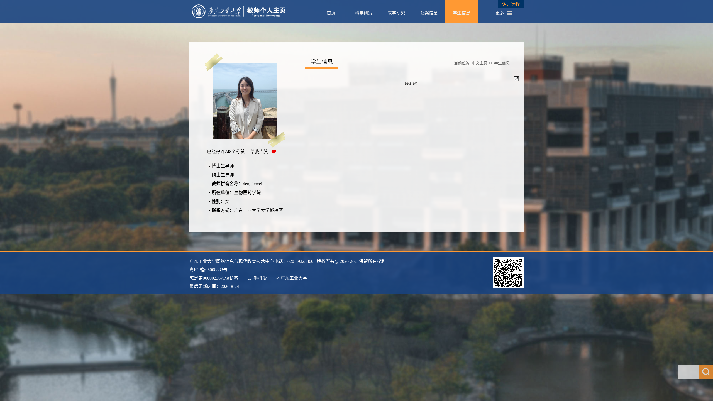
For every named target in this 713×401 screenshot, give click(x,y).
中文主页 (479, 63)
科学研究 (364, 13)
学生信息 (461, 13)
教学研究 (396, 13)
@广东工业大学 (291, 278)
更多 (499, 13)
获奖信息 (429, 13)
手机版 (260, 278)
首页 (331, 13)
